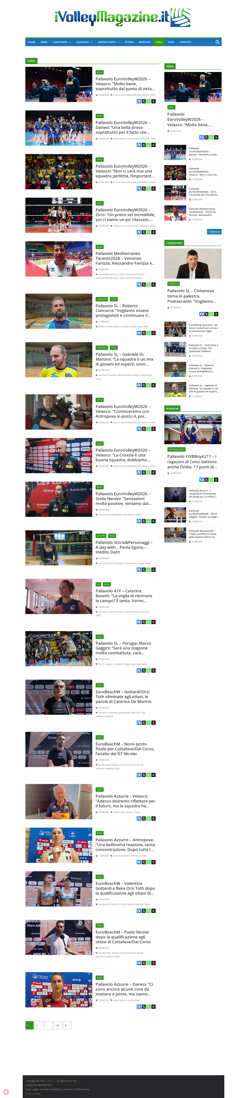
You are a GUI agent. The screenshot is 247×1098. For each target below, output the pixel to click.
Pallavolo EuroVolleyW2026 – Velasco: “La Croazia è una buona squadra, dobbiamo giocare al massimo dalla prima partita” (125, 459)
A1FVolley (103, 611)
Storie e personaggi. (135, 563)
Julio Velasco (143, 94)
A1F (98, 584)
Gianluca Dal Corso (120, 764)
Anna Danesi (119, 138)
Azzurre (116, 94)
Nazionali (82, 42)
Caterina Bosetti (116, 611)
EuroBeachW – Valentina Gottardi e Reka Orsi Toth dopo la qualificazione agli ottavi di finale (125, 890)
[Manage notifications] (6, 1092)
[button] (69, 42)
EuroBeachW (124, 712)
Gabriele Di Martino (107, 375)
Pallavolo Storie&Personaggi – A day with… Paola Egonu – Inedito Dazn (124, 547)
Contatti (185, 42)
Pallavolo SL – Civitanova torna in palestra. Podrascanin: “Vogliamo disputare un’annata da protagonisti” (190, 296)
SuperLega (102, 299)
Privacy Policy (32, 1093)
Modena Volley (105, 326)
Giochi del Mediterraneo (107, 278)
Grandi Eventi (107, 42)
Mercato (144, 42)
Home (31, 42)
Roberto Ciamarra (122, 326)
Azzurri (121, 274)
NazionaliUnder (176, 449)
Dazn (109, 563)
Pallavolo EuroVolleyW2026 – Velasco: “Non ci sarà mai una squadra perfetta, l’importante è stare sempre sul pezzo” (125, 173)
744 (57, 1025)
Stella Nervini (128, 514)
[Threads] (153, 101)
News (44, 42)
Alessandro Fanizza (107, 274)
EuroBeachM (104, 764)
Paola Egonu (118, 563)
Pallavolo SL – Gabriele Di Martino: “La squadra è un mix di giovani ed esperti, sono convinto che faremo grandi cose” (124, 363)
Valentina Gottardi (104, 716)
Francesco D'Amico (135, 274)
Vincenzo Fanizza (134, 278)
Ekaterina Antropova (131, 855)
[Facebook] (139, 101)
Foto (171, 42)
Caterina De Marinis (107, 712)
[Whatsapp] (149, 101)
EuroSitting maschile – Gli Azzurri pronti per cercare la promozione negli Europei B (203, 328)
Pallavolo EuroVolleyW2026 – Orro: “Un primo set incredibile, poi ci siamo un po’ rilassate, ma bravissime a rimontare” (125, 217)
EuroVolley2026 (128, 94)
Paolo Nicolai (137, 764)
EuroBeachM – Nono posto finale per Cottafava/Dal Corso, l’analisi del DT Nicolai (125, 748)
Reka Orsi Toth (138, 712)
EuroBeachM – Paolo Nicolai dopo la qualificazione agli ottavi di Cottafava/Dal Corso (123, 936)
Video (159, 42)
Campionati (60, 42)
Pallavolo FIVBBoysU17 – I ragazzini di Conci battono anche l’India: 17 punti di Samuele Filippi (192, 461)
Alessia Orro (119, 225)
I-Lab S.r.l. (50, 1080)
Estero (129, 42)
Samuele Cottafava (104, 768)
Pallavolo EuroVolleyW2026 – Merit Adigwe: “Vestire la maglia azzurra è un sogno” (203, 514)
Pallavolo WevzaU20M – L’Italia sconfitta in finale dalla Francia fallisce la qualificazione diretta (202, 534)
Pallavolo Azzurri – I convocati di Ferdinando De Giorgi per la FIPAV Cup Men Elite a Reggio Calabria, (204, 493)
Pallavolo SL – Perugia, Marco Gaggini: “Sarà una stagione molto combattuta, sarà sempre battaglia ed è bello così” (123, 652)
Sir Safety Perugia (121, 664)
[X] (144, 101)
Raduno (136, 375)
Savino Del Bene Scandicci (137, 611)
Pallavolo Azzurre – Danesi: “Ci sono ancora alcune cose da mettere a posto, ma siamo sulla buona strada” (124, 991)
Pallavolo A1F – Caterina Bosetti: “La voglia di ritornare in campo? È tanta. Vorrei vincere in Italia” (124, 598)
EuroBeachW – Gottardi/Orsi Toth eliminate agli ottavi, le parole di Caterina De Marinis (124, 696)
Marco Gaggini (105, 664)
